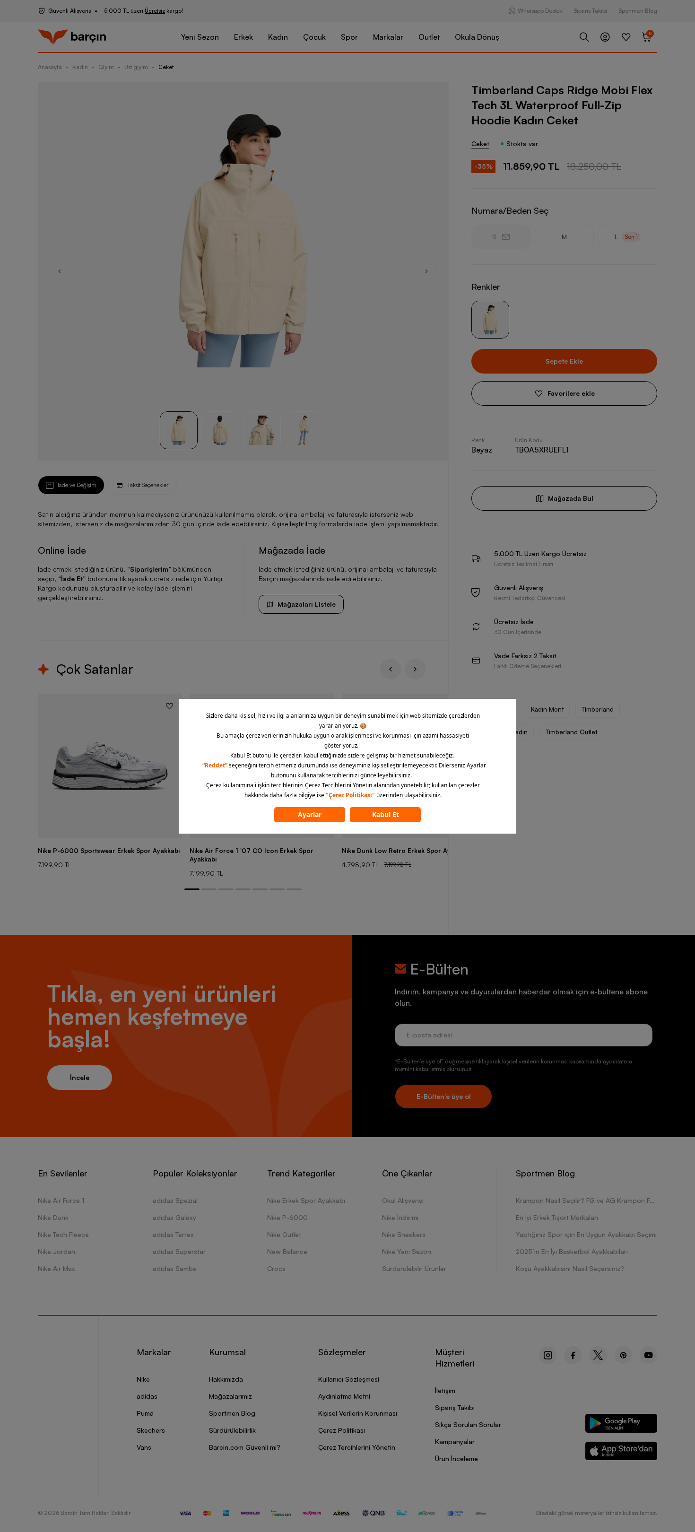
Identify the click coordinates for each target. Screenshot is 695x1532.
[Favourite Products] (626, 37)
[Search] (584, 37)
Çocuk (314, 37)
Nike (143, 1379)
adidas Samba (175, 1268)
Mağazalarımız (230, 1396)
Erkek (243, 37)
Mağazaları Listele (307, 604)
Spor (349, 37)
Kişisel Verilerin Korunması (357, 1413)
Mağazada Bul (570, 498)
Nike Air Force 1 (61, 1200)
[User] (605, 37)
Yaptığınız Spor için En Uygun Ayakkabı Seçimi (586, 1234)
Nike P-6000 (287, 1217)
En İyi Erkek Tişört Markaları (557, 1217)
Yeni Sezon (200, 37)
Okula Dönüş (477, 37)
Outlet (429, 37)
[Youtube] (648, 1355)
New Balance (287, 1251)
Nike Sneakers (404, 1234)
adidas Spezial (175, 1200)
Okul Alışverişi (403, 1200)
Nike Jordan (56, 1251)
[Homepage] (72, 37)
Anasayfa (50, 66)
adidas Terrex (173, 1234)
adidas (147, 1396)
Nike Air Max (56, 1268)
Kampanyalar (455, 1441)
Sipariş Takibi (590, 10)
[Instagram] (547, 1355)
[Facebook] (573, 1355)
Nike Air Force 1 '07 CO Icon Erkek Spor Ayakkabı (251, 855)
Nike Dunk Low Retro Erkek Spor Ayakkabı (406, 850)
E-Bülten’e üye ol (444, 1096)
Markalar (388, 37)
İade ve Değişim (77, 484)
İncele (79, 1077)
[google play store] (621, 1425)
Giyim (106, 66)
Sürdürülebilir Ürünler (414, 1268)
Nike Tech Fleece (63, 1234)
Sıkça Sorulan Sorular (468, 1424)
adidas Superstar (179, 1251)
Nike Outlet (284, 1234)
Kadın (278, 37)
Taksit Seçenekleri (148, 484)
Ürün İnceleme (456, 1458)
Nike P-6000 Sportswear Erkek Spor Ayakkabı (109, 850)
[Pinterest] (623, 1355)
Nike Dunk (53, 1217)
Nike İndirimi (400, 1217)
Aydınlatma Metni (344, 1396)
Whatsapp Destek (540, 10)
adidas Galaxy (174, 1217)
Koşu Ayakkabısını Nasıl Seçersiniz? (570, 1268)
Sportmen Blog (637, 10)
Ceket (166, 66)
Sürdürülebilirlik (232, 1430)
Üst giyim (136, 66)
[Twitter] (598, 1355)
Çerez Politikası (341, 1430)
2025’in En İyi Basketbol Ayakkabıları (572, 1251)
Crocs (276, 1268)
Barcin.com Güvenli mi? (244, 1447)
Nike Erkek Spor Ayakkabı (306, 1200)
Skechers (151, 1430)
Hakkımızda (226, 1379)
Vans (144, 1447)
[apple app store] (621, 1453)
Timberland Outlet (571, 732)
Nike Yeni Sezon (406, 1251)
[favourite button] (169, 706)
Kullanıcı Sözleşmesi (348, 1379)
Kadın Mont (547, 709)
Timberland (598, 709)
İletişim (445, 1390)
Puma (145, 1413)
